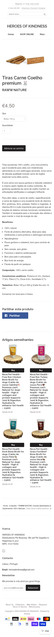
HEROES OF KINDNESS (27, 26)
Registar (18, 4)
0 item (14, 8)
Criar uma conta (32, 4)
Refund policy (34, 607)
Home (11, 34)
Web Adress (32, 605)
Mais (42, 34)
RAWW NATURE (14, 90)
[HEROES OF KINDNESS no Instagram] (3, 550)
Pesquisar (43, 605)
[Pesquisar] (45, 14)
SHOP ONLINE (27, 34)
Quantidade (7, 125)
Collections (20, 605)
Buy (13, 370)
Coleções (13, 505)
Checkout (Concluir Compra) (34, 8)
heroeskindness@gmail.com (22, 569)
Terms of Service (20, 607)
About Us (9, 605)
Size (4, 113)
